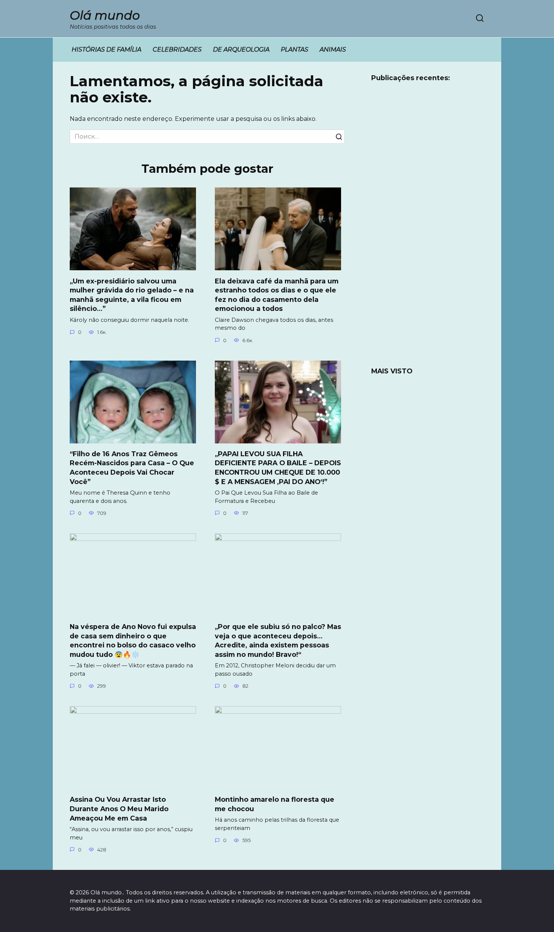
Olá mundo (105, 15)
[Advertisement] (427, 229)
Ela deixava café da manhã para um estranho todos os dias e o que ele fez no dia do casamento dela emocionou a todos (276, 294)
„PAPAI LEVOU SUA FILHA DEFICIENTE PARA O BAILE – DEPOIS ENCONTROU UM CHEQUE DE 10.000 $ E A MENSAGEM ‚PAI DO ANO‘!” (278, 468)
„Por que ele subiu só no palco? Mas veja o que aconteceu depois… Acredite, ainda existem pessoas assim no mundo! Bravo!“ (278, 640)
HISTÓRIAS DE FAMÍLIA (106, 49)
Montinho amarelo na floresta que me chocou (274, 804)
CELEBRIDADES (177, 49)
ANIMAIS (333, 49)
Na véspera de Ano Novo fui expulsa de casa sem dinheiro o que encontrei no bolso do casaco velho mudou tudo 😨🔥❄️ (133, 640)
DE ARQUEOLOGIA (241, 49)
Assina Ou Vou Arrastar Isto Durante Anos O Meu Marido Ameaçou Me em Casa (119, 808)
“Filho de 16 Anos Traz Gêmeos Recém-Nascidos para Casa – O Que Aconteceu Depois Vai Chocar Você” (132, 468)
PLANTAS (294, 49)
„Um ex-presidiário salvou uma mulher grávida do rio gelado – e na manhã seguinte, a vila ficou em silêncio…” (132, 294)
